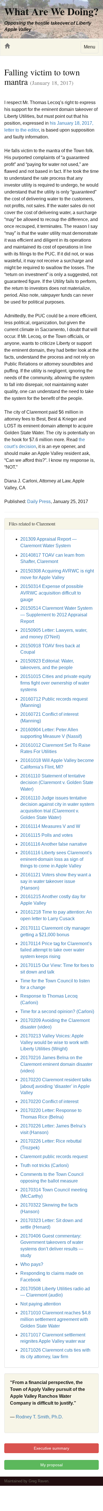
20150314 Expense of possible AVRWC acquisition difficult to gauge (51, 593)
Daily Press (39, 501)
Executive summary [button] (51, 1448)
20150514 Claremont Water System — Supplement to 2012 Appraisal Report (56, 615)
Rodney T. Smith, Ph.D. (39, 1416)
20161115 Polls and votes (46, 835)
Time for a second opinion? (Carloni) (57, 1011)
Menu (89, 46)
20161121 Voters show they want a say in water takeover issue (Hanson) (55, 881)
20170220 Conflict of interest (49, 1101)
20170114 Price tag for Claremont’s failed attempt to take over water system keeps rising (56, 950)
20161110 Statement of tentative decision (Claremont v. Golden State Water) (56, 782)
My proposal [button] (51, 1465)
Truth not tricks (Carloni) (44, 1165)
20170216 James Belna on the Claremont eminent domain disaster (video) (56, 1064)
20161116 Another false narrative (53, 844)
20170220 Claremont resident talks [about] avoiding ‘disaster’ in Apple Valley (55, 1086)
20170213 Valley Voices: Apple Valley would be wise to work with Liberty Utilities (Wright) (54, 1042)
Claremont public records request (54, 1156)
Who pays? (31, 1264)
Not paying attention (40, 1303)
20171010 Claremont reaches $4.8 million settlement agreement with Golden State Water (55, 1319)
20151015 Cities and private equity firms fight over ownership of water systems (55, 683)
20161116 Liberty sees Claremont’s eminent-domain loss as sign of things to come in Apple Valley (56, 859)
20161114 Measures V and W (50, 826)
